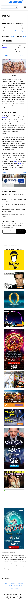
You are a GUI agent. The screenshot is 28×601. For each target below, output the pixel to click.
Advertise (20, 583)
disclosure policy (19, 31)
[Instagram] (14, 598)
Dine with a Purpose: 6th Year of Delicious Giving (14, 199)
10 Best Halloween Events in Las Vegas (11, 204)
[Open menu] (25, 7)
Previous (4, 172)
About (6, 583)
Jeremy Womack (14, 588)
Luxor (24, 36)
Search (25, 578)
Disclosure (9, 585)
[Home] (2, 19)
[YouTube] (17, 598)
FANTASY (4, 48)
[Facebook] (7, 598)
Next (24, 172)
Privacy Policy (18, 585)
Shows (12, 36)
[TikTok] (20, 598)
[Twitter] (11, 598)
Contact (13, 583)
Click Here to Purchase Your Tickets (14, 56)
